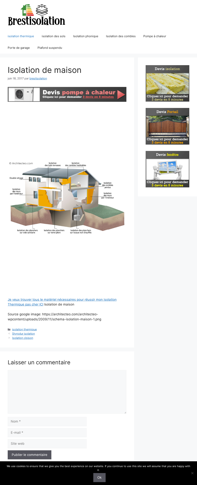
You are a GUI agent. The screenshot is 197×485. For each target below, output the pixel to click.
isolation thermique (21, 36)
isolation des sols (53, 36)
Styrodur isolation (23, 333)
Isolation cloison (22, 337)
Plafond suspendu (50, 48)
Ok (99, 477)
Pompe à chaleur (154, 36)
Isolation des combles (121, 36)
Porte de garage (19, 48)
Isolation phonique (85, 36)
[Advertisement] (67, 132)
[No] (192, 473)
